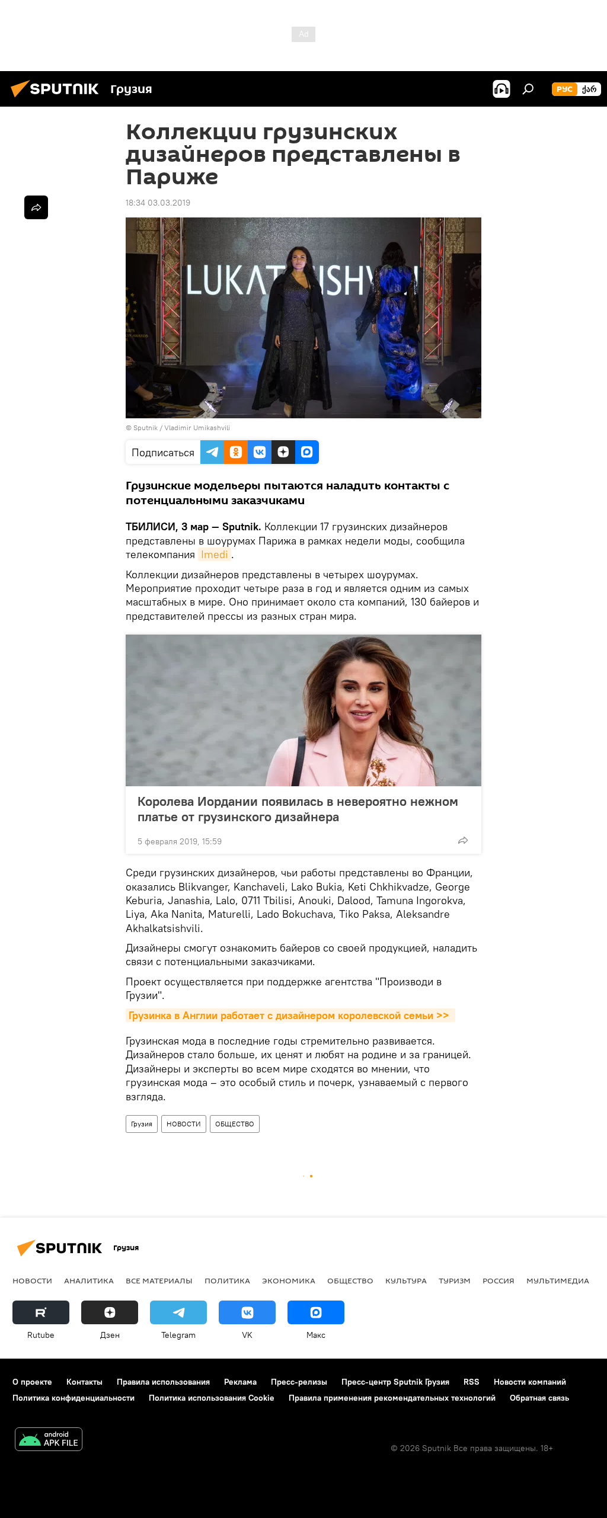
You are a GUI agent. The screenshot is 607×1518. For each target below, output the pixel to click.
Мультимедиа (557, 1280)
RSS (472, 1381)
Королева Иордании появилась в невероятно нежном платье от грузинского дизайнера (298, 808)
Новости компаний (530, 1381)
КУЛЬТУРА (406, 1280)
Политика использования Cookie (211, 1397)
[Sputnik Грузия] (58, 99)
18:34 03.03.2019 (158, 202)
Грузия (141, 1123)
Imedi (214, 554)
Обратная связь (539, 1397)
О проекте (32, 1381)
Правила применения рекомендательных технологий (392, 1397)
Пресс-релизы (299, 1381)
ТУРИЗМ (455, 1280)
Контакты (84, 1381)
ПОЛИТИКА (227, 1280)
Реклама (240, 1381)
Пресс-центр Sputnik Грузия (395, 1381)
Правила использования (163, 1381)
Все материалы (159, 1280)
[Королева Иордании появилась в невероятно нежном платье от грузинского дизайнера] (303, 710)
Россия (499, 1280)
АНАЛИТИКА (89, 1280)
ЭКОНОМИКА (288, 1280)
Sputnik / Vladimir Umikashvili (181, 427)
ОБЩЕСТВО (234, 1123)
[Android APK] (48, 1440)
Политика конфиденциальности (73, 1397)
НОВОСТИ (184, 1123)
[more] (463, 840)
